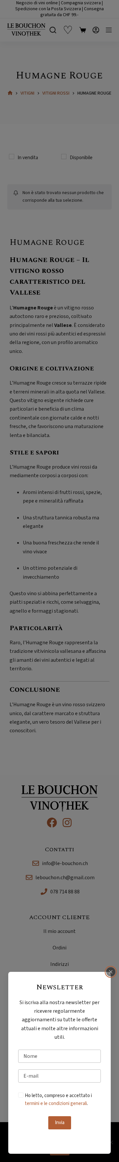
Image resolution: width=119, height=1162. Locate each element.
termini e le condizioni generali (56, 1103)
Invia (59, 1122)
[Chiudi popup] (110, 971)
